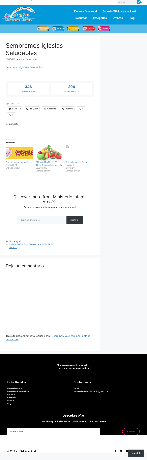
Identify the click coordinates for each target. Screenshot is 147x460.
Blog (132, 18)
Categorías (100, 18)
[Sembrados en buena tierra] (19, 153)
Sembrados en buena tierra (18, 162)
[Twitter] (121, 451)
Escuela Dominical (85, 11)
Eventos (118, 18)
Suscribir (74, 219)
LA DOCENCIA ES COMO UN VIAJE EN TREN (31, 244)
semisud (13, 247)
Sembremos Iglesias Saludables (24, 67)
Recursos (81, 18)
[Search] (139, 2)
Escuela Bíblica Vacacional (119, 11)
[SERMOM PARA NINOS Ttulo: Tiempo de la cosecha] (49, 153)
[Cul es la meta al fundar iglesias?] (79, 153)
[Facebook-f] (115, 451)
